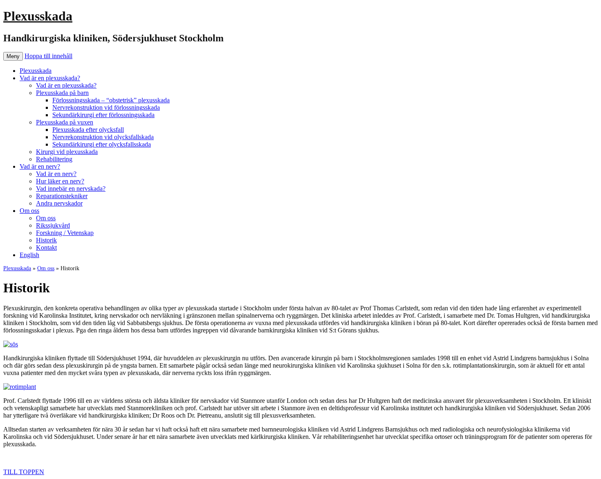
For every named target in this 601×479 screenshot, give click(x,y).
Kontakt (46, 247)
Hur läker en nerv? (60, 181)
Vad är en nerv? (40, 166)
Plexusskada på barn (62, 92)
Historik (46, 240)
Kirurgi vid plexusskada (67, 151)
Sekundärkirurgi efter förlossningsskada (103, 114)
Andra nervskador (59, 203)
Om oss (29, 210)
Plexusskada (37, 16)
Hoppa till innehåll (48, 55)
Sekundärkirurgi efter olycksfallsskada (101, 144)
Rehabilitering (54, 159)
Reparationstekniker (61, 195)
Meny (13, 56)
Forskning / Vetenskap (65, 232)
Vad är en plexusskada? (50, 78)
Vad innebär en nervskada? (70, 188)
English (29, 254)
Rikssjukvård (53, 225)
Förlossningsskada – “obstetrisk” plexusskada (111, 100)
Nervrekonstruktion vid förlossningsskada (106, 107)
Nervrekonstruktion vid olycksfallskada (103, 136)
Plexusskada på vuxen (64, 122)
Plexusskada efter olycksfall (88, 129)
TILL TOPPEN (23, 471)
